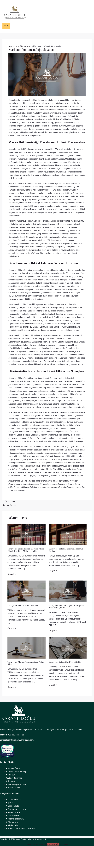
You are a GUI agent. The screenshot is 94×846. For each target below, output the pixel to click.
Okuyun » (11, 574)
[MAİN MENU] (6, 26)
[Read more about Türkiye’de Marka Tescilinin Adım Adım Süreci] (26, 648)
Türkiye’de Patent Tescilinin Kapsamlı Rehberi (66, 550)
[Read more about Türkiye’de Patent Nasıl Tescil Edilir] (68, 648)
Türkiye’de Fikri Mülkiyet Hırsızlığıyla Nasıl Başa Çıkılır (66, 606)
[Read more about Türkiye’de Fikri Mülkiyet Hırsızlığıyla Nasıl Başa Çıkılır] (68, 591)
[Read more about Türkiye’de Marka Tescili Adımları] (26, 591)
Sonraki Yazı (9, 505)
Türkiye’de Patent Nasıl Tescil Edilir (65, 662)
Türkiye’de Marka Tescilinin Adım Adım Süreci (25, 663)
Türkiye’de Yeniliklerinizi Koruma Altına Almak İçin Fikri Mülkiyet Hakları (25, 550)
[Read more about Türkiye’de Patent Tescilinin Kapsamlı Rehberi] (68, 534)
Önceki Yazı (8, 502)
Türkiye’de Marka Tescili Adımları (23, 605)
